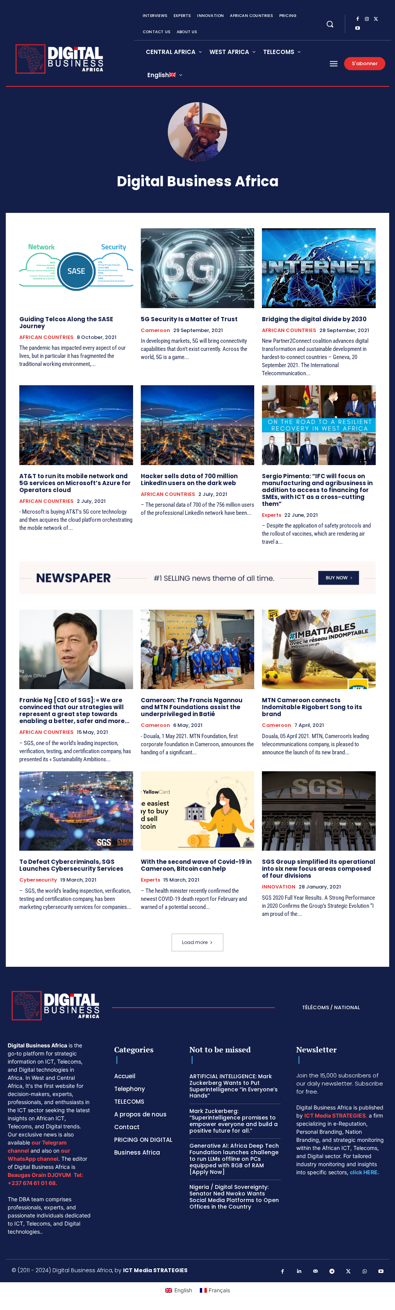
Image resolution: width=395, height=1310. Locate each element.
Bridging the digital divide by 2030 (314, 319)
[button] (330, 24)
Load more (195, 942)
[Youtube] (357, 28)
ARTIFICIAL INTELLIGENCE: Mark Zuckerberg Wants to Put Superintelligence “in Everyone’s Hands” (233, 1085)
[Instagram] (366, 19)
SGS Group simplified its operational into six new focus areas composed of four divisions (318, 869)
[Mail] (315, 1271)
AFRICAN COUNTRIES (46, 337)
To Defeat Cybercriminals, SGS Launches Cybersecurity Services (71, 865)
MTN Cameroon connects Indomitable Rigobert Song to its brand (312, 707)
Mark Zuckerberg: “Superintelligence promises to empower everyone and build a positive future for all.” (233, 1120)
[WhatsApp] (364, 1271)
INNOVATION (278, 887)
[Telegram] (332, 1271)
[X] (376, 19)
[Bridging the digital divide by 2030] (319, 268)
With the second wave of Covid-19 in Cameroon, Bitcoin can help (196, 865)
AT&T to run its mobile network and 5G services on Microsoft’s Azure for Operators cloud (75, 483)
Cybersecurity (38, 880)
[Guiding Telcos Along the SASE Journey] (76, 268)
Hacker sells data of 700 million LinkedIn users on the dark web (189, 479)
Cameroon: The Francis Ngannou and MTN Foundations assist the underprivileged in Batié (192, 707)
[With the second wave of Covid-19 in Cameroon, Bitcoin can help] (198, 811)
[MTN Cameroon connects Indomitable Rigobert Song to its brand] (319, 649)
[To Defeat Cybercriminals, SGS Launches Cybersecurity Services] (76, 811)
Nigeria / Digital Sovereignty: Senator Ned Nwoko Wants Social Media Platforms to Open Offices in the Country (234, 1196)
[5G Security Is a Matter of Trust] (198, 268)
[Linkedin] (299, 1271)
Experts (271, 515)
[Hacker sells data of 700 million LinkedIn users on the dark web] (198, 425)
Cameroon (155, 330)
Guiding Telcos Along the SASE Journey (66, 322)
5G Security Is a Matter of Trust (189, 319)
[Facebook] (357, 19)
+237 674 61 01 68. (32, 1183)
